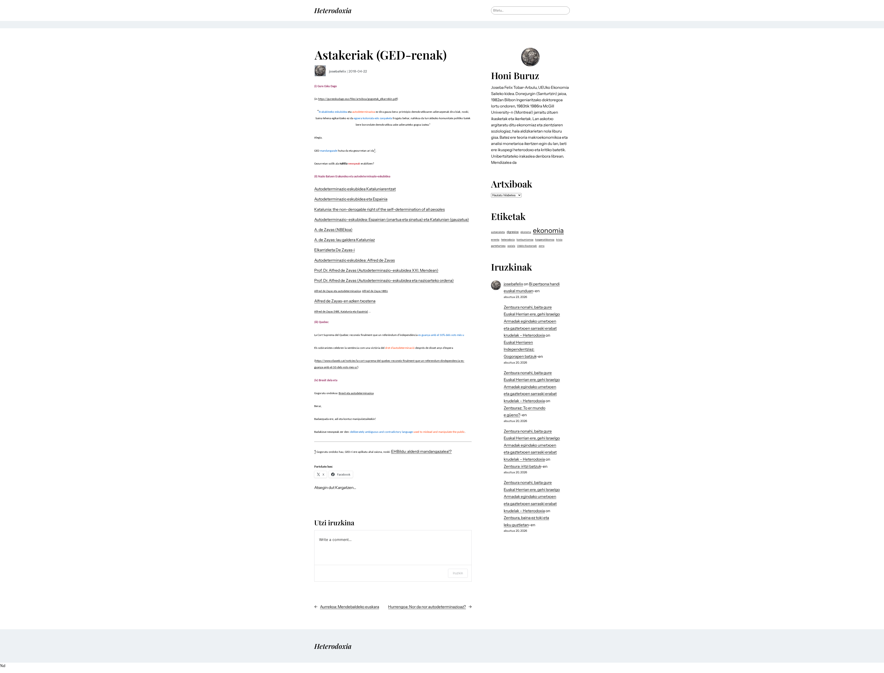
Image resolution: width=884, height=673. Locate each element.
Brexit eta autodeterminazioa (356, 393)
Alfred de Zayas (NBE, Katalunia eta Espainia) (341, 311)
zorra (541, 245)
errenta (495, 239)
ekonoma (526, 232)
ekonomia (548, 230)
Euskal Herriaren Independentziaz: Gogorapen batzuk (520, 349)
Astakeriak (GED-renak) (381, 54)
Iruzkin (458, 573)
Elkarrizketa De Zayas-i (334, 250)
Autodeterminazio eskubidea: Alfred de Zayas (354, 260)
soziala (511, 245)
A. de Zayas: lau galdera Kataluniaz (344, 239)
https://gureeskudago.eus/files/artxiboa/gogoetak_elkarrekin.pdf (357, 99)
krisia (559, 239)
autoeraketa (498, 232)
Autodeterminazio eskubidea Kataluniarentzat (355, 189)
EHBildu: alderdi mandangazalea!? (421, 451)
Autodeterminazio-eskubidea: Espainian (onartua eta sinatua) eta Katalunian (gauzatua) (391, 219)
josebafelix (337, 71)
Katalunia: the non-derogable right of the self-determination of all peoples (379, 209)
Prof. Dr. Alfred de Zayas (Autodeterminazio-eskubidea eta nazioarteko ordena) (384, 280)
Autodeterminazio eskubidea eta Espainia (350, 199)
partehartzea (498, 245)
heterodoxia (508, 239)
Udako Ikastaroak (527, 245)
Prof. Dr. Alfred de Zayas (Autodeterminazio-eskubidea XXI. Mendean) (376, 270)
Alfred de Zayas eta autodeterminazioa (337, 291)
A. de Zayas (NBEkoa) (333, 229)
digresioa (513, 232)
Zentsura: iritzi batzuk (522, 466)
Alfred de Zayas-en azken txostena (344, 301)
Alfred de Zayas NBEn (375, 291)
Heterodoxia (333, 10)
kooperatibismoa (544, 239)
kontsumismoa (525, 239)
